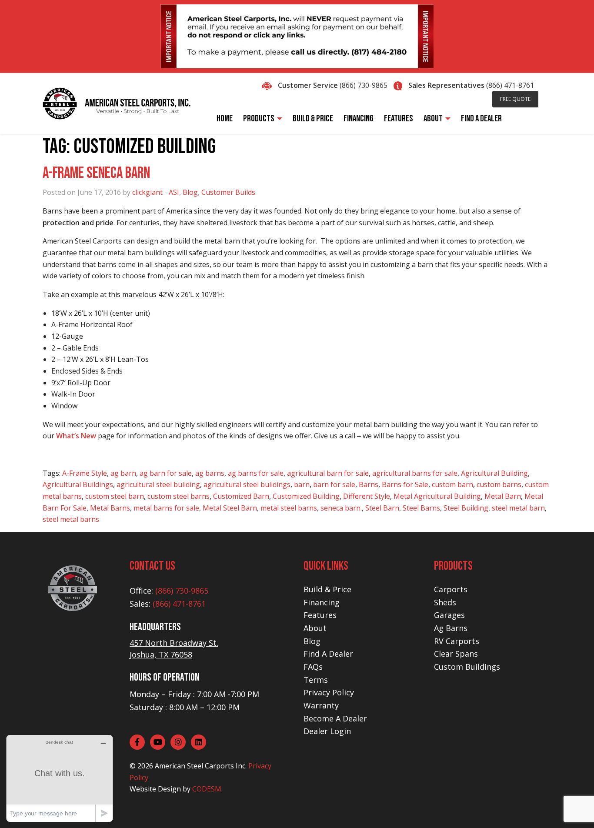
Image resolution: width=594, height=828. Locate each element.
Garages (449, 615)
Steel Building (466, 508)
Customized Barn (241, 496)
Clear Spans (456, 653)
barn (302, 484)
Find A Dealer (328, 653)
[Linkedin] (198, 742)
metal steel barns (288, 508)
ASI (174, 192)
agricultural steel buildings (247, 484)
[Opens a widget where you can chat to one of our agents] (59, 778)
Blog (190, 192)
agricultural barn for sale (328, 473)
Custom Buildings (467, 666)
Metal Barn (502, 496)
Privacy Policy (329, 692)
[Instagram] (178, 742)
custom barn (452, 484)
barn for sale (334, 484)
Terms (316, 679)
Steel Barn (382, 508)
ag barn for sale (166, 473)
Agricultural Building (494, 473)
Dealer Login (327, 731)
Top (573, 807)
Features (320, 615)
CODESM (206, 789)
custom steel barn (114, 496)
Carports (450, 589)
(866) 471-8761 (510, 85)
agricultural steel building (158, 484)
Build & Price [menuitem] (313, 118)
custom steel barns (178, 496)
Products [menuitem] (258, 118)
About (315, 628)
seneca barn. (341, 508)
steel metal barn (518, 508)
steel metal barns (71, 519)
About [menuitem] (433, 118)
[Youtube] (157, 742)
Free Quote (515, 99)
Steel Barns (421, 508)
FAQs (313, 666)
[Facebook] (137, 742)
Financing (322, 602)
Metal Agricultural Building (437, 496)
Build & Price (327, 589)
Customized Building (306, 496)
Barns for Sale (405, 484)
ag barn (123, 473)
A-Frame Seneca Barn (96, 173)
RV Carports (456, 641)
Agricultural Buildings (78, 484)
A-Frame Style (84, 473)
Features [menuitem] (398, 118)
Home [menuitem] (225, 118)
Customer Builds (228, 192)
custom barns (499, 484)
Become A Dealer (335, 718)
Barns (368, 484)
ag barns (209, 473)
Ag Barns (450, 628)
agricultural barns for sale (414, 473)
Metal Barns (110, 508)
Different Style (366, 496)
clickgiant (147, 192)
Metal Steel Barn (230, 508)
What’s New (76, 436)
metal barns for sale (166, 508)
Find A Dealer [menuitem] (481, 118)
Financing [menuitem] (359, 118)
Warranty (321, 705)
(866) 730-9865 (363, 85)
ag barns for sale (256, 473)
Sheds (445, 602)
